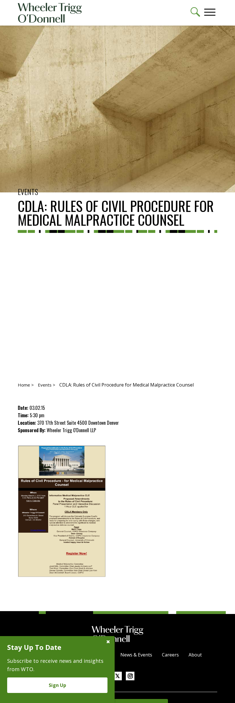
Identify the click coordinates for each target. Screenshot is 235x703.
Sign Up (57, 685)
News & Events (136, 655)
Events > (46, 385)
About (195, 655)
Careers (170, 655)
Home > (26, 385)
